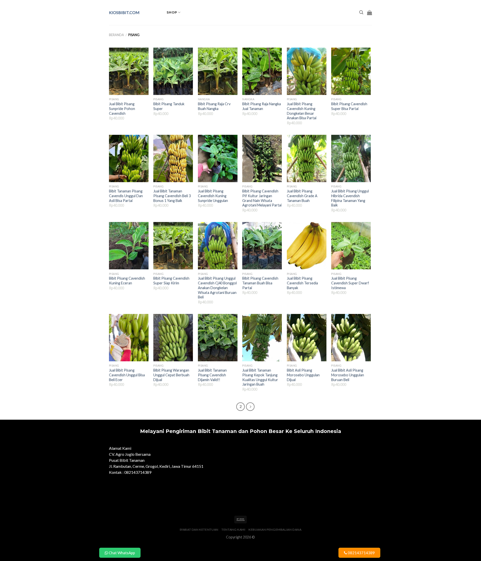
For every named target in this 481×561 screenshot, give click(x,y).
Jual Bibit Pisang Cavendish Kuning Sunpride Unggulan (213, 195)
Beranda (116, 35)
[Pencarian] (361, 12)
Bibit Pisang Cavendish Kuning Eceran (127, 280)
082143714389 (361, 552)
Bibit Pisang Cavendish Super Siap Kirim (171, 280)
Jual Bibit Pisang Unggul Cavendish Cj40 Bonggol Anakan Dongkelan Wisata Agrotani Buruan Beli (217, 287)
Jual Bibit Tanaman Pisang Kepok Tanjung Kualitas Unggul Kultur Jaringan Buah (260, 377)
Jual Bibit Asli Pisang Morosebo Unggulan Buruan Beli (347, 375)
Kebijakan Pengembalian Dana (275, 529)
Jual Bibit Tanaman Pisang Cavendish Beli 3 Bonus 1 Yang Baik (172, 195)
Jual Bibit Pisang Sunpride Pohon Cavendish (122, 108)
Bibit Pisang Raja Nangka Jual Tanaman (261, 106)
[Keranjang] (369, 12)
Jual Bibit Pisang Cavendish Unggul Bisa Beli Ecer (127, 375)
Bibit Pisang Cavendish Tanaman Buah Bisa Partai (260, 283)
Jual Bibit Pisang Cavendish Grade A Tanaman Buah (302, 195)
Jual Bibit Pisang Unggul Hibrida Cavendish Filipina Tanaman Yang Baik (350, 198)
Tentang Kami (233, 529)
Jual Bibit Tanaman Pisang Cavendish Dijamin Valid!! (212, 375)
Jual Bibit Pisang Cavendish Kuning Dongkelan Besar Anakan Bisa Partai (301, 111)
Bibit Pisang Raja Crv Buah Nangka (214, 106)
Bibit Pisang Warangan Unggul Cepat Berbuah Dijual (171, 375)
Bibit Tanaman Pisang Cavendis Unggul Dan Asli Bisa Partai (126, 195)
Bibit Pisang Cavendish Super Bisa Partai (349, 106)
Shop (172, 12)
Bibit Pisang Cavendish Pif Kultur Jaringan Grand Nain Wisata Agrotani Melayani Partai (262, 198)
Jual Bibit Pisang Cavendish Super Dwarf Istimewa (350, 283)
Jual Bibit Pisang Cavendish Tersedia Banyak (302, 283)
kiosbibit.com (124, 13)
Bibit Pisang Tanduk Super (168, 106)
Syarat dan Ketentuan (199, 529)
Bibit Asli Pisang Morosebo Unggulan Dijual (303, 375)
